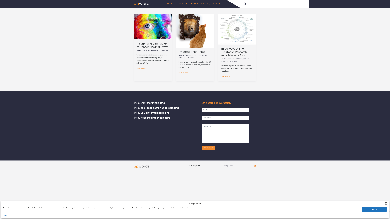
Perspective (146, 50)
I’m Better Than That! (191, 52)
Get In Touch (208, 148)
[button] (386, 204)
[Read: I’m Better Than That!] (195, 31)
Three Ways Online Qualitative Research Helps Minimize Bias (233, 52)
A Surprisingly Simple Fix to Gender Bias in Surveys (152, 45)
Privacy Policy (228, 166)
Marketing (197, 55)
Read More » (141, 68)
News (138, 50)
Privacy (5, 215)
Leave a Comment (185, 55)
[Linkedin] (255, 166)
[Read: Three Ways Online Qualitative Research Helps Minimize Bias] (237, 29)
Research (154, 50)
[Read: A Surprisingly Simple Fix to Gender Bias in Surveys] (153, 27)
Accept (374, 209)
